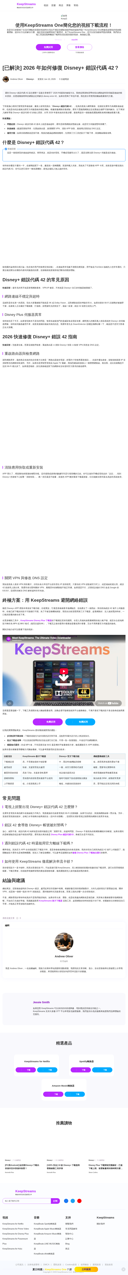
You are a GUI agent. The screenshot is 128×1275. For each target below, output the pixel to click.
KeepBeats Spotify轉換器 (45, 1224)
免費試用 (50, 722)
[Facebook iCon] (66, 1201)
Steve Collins (93, 1172)
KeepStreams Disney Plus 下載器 (36, 620)
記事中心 (69, 1239)
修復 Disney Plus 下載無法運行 (86, 853)
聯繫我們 (69, 1224)
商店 (61, 5)
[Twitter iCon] (73, 1201)
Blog (67, 1244)
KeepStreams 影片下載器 (50, 901)
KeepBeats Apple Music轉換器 (47, 1229)
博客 (68, 5)
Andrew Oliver (16, 79)
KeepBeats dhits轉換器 (44, 1254)
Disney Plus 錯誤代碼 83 (62, 834)
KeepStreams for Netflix (13, 1224)
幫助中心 (69, 1234)
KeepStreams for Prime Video (15, 1229)
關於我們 (101, 1224)
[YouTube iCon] (79, 1201)
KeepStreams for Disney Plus (15, 1234)
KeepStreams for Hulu (12, 1249)
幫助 (76, 5)
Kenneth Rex (9, 1172)
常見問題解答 (71, 1229)
